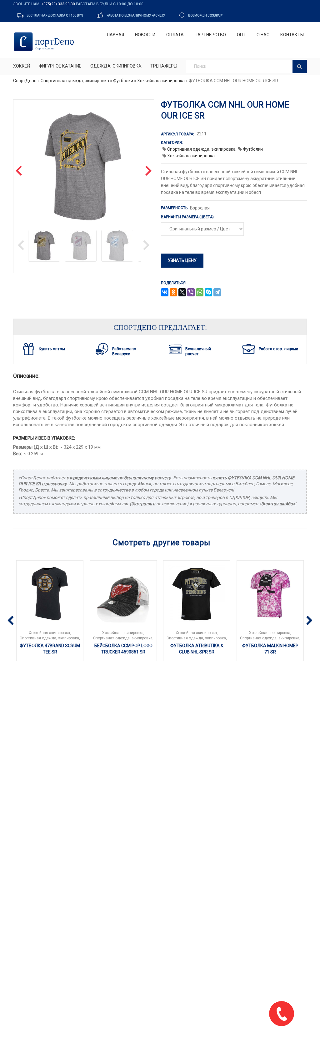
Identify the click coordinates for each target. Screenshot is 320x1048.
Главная (114, 34)
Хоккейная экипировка (161, 80)
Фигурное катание (60, 65)
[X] (182, 292)
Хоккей (21, 65)
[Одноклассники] (173, 292)
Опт (241, 34)
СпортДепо (25, 80)
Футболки (123, 80)
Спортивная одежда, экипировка (75, 80)
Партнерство (210, 34)
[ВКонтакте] (164, 292)
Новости (145, 34)
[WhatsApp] (199, 292)
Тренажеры (163, 65)
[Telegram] (217, 292)
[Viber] (191, 292)
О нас (263, 34)
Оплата (175, 34)
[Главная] (45, 42)
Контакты (292, 34)
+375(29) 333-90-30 (58, 4)
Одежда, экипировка (116, 65)
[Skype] (208, 292)
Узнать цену (182, 260)
